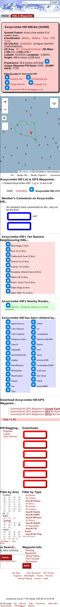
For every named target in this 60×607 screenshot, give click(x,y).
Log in (35, 183)
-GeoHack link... (17, 79)
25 (4, 511)
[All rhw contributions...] (8, 386)
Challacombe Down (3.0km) (22, 256)
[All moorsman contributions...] (33, 370)
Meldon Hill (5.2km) (19, 277)
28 (19, 511)
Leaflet (24, 171)
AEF (27, 474)
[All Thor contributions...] (8, 391)
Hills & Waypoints (22, 16)
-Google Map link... (18, 84)
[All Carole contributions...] (33, 323)
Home (5, 16)
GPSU (27, 454)
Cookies (37, 578)
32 (14, 518)
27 (14, 511)
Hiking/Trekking (25, 578)
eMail (45, 578)
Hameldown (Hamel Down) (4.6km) (25, 272)
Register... (16, 216)
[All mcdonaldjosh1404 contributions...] (33, 365)
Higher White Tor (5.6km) (21, 293)
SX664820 (26, 43)
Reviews (49, 576)
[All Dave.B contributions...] (8, 344)
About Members (10, 436)
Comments (40, 603)
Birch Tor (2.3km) (18, 251)
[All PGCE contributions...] (33, 381)
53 (14, 536)
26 (9, 511)
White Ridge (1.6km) (19, 246)
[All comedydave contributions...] (33, 334)
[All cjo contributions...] (33, 329)
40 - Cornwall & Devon (28, 49)
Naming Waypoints (30, 551)
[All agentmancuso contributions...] (8, 323)
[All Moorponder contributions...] (8, 370)
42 (9, 527)
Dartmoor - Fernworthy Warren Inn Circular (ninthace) (26, 308)
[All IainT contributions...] (33, 349)
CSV (27, 484)
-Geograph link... (40, 84)
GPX (27, 435)
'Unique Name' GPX (34, 444)
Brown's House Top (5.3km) (22, 282)
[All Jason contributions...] (33, 355)
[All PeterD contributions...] (8, 381)
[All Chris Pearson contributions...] (8, 329)
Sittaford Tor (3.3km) (19, 261)
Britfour (36, 38)
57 (17, 539)
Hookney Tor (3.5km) (19, 267)
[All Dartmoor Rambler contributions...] (33, 339)
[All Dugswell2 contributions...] (8, 349)
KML (27, 464)
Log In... (14, 226)
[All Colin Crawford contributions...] (8, 334)
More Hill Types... (29, 536)
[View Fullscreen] (5, 126)
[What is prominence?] (47, 63)
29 (7, 513)
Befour (25, 38)
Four (45, 38)
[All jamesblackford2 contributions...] (8, 355)
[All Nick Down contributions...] (33, 376)
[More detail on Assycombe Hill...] (32, 191)
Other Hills (52, 603)
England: (7, 520)
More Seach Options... (9, 561)
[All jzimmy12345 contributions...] (33, 360)
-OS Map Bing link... (40, 79)
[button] (31, 132)
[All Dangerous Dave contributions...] (8, 339)
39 (14, 525)
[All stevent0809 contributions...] (33, 386)
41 (4, 527)
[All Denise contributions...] (33, 344)
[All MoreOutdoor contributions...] (8, 376)
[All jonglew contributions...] (8, 360)
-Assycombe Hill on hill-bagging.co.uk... (27, 89)
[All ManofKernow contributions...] (8, 365)
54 (19, 536)
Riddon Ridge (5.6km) (20, 288)
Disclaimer (31, 561)
